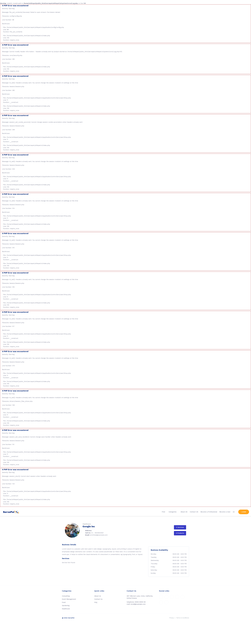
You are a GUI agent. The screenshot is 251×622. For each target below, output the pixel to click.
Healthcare (66, 609)
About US (184, 512)
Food (63, 602)
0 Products (180, 533)
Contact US (194, 512)
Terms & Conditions (182, 618)
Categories (173, 512)
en (234, 512)
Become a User (225, 512)
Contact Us (98, 599)
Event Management (69, 599)
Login (243, 512)
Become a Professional (209, 512)
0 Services (180, 527)
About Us (97, 596)
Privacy (171, 618)
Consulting (66, 596)
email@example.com (138, 604)
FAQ (95, 602)
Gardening (65, 605)
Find (163, 512)
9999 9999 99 (140, 602)
